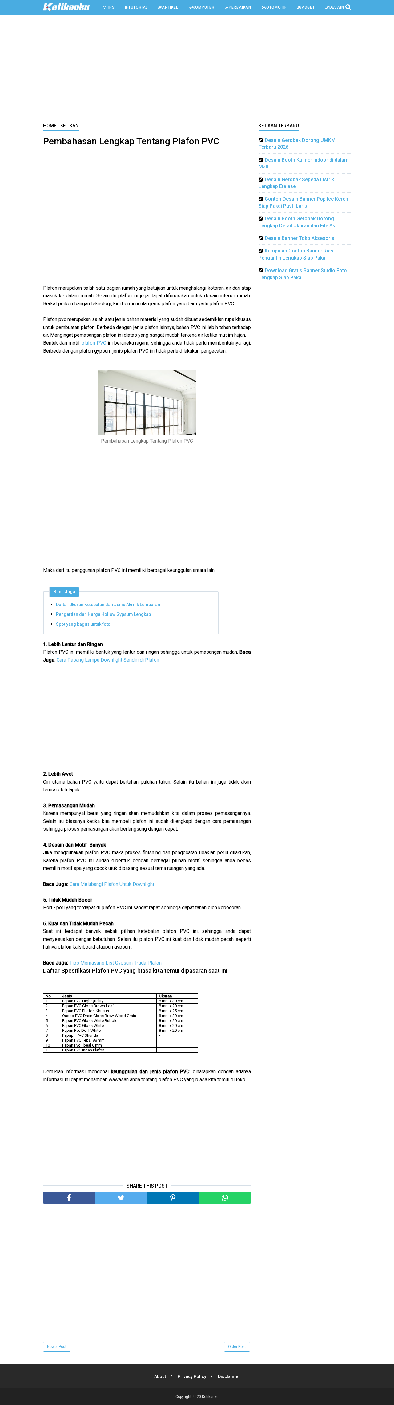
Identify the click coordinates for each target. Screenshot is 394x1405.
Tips (110, 7)
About (160, 1376)
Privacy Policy (192, 1376)
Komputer (203, 7)
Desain (336, 7)
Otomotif (276, 7)
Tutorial (138, 7)
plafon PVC (94, 343)
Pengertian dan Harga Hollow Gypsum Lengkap (103, 614)
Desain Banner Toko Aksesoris (299, 238)
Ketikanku (210, 1397)
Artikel (170, 7)
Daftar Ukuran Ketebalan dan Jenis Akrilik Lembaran (108, 604)
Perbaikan (240, 7)
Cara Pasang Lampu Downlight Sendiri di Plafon (108, 660)
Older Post (237, 1346)
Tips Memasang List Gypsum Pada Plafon (116, 963)
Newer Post (56, 1346)
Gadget (307, 7)
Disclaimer (229, 1376)
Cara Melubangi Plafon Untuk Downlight (112, 884)
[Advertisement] (197, 70)
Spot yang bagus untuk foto (83, 624)
